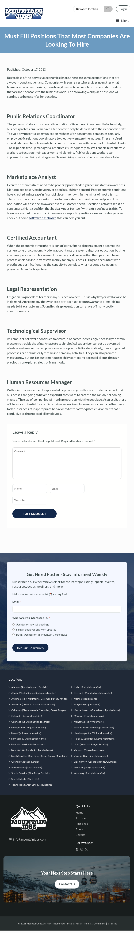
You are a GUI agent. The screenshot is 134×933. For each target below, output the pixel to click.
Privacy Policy (74, 923)
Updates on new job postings (32, 624)
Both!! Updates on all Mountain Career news (41, 634)
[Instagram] (82, 849)
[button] (122, 20)
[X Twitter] (87, 849)
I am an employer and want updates (36, 629)
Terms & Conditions (95, 923)
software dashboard (42, 218)
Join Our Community (30, 648)
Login (123, 9)
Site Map (112, 923)
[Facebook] (78, 849)
